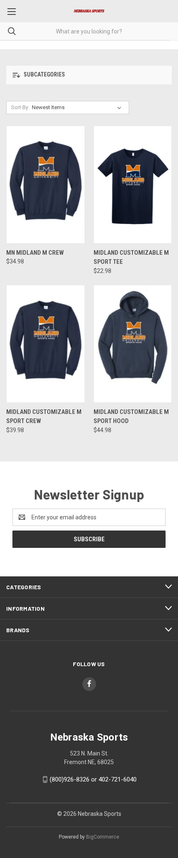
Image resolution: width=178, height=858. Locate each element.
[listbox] (78, 107)
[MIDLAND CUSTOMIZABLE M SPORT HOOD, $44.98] (133, 344)
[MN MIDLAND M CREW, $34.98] (45, 184)
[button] (89, 75)
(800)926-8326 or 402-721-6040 (93, 779)
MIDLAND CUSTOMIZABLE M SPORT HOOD (131, 416)
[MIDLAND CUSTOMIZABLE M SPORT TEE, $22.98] (133, 184)
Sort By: (20, 107)
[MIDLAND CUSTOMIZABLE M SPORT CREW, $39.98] (45, 344)
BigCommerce (102, 837)
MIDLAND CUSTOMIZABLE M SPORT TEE (131, 257)
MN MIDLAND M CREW (35, 252)
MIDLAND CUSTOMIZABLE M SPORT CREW (44, 416)
